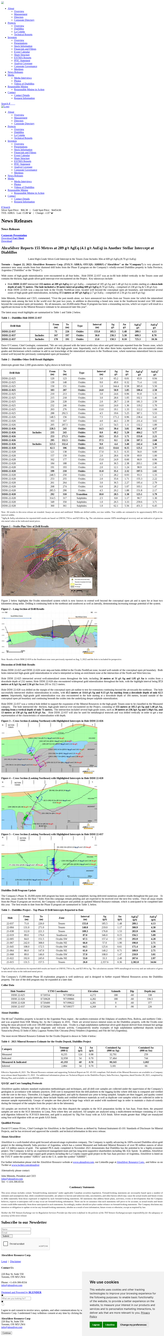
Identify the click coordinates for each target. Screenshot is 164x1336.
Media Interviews (23, 78)
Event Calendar (22, 51)
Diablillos (19, 28)
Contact (12, 92)
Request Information (24, 98)
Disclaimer (15, 1261)
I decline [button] (110, 1324)
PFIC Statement (22, 60)
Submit (6, 1236)
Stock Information (23, 46)
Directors (18, 17)
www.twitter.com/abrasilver (25, 1165)
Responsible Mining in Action (29, 89)
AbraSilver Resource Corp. (130, 1162)
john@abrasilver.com (12, 1178)
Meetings (18, 69)
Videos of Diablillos (24, 83)
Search (5, 103)
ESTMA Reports (22, 57)
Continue (7, 1333)
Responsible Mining (18, 86)
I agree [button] (96, 1324)
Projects (12, 23)
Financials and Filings (25, 49)
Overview (19, 11)
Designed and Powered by (21, 1292)
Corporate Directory (24, 20)
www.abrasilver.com (83, 1162)
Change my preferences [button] (133, 1324)
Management (20, 14)
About (11, 8)
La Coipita (19, 31)
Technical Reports (23, 34)
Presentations (20, 43)
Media (11, 75)
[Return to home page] (2, 3)
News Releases (15, 72)
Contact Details (22, 95)
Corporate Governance (25, 66)
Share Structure (22, 54)
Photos (17, 80)
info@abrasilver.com (11, 1285)
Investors (12, 37)
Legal (4, 1261)
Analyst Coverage (23, 63)
